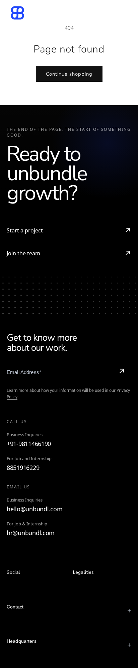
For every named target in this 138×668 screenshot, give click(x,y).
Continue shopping (69, 74)
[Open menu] (122, 13)
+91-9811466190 (29, 444)
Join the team (23, 253)
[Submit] (121, 372)
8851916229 (23, 468)
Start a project (25, 230)
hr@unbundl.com (31, 533)
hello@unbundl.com (34, 509)
